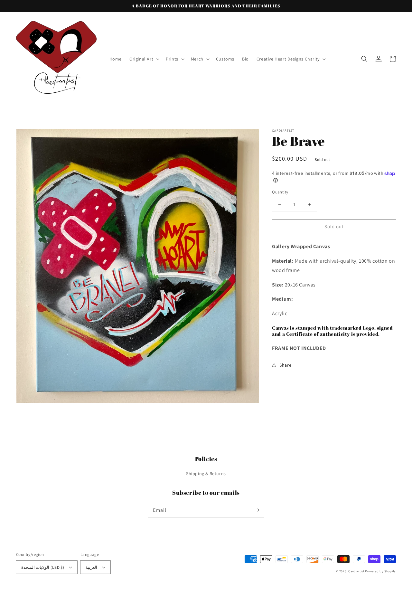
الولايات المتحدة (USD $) (42, 567)
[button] (144, 59)
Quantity (280, 192)
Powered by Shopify (380, 571)
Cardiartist (356, 571)
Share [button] (285, 365)
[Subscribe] (257, 510)
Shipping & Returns (206, 473)
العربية (91, 567)
